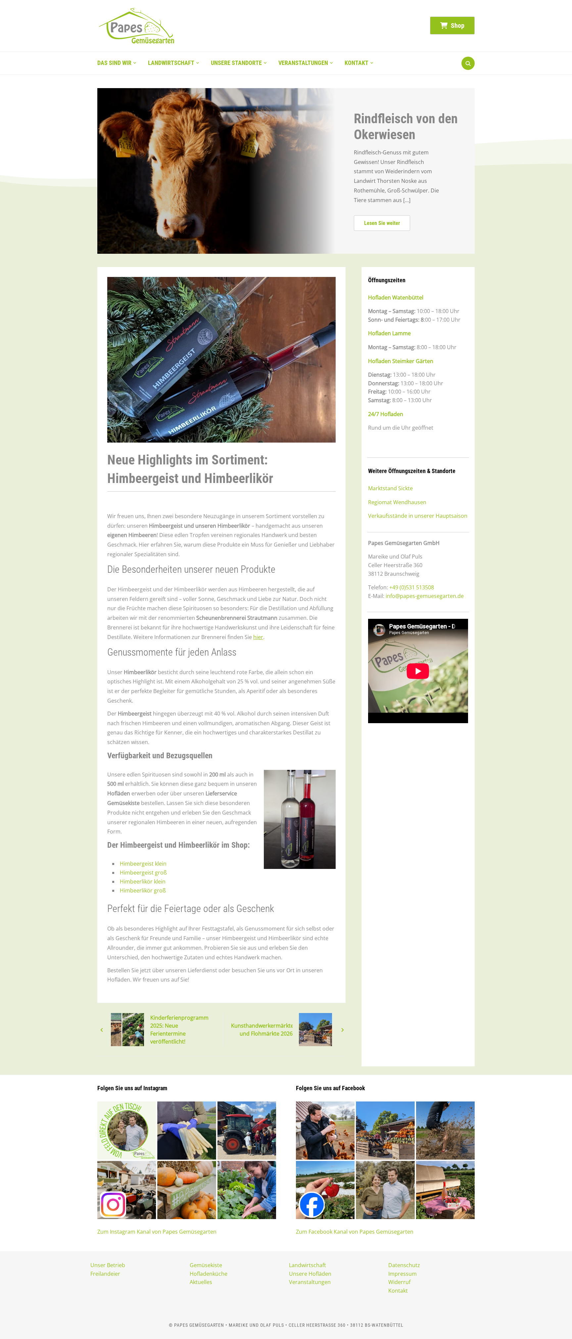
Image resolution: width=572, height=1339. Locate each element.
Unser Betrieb (107, 1265)
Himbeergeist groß (143, 872)
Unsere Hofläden (310, 1273)
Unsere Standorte (236, 62)
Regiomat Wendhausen (397, 502)
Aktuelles (201, 1282)
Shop (456, 25)
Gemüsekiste (206, 1265)
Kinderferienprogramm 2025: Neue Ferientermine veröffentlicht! (179, 1029)
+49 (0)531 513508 (411, 587)
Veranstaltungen (303, 62)
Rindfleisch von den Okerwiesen (406, 126)
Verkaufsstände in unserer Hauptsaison (417, 515)
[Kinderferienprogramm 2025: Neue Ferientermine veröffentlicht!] (127, 1029)
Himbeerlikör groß (143, 890)
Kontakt (356, 62)
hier (258, 637)
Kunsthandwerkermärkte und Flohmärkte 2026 (262, 1029)
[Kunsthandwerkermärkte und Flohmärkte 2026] (315, 1029)
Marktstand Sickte (390, 488)
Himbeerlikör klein (143, 881)
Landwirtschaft (171, 62)
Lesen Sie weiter (382, 223)
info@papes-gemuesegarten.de (425, 596)
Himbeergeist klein (143, 863)
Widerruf (399, 1282)
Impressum (402, 1273)
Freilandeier (105, 1273)
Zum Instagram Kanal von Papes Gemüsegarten (156, 1231)
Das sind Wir (114, 62)
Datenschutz (404, 1265)
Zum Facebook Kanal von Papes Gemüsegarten (354, 1231)
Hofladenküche (208, 1273)
